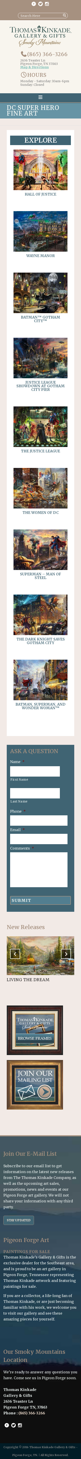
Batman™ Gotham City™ (40, 319)
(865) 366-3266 (47, 54)
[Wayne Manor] (41, 250)
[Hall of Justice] (41, 189)
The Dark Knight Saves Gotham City (40, 641)
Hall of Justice (40, 194)
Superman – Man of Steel (40, 576)
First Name (19, 780)
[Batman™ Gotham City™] (41, 312)
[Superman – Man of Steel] (41, 568)
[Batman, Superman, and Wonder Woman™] (41, 699)
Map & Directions (34, 67)
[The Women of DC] (41, 507)
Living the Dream (28, 979)
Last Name (19, 801)
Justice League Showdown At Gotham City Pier (40, 386)
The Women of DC (40, 512)
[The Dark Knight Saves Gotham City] (41, 633)
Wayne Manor (40, 255)
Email (17, 830)
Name (17, 761)
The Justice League (40, 451)
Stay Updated (19, 1220)
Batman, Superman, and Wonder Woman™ (40, 706)
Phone (18, 811)
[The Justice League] (41, 445)
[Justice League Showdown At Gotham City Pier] (41, 377)
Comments (22, 848)
